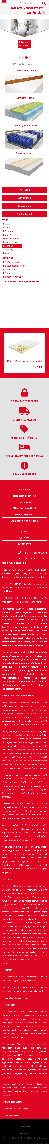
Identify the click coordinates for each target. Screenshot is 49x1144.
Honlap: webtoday (41, 1143)
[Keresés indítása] (44, 3)
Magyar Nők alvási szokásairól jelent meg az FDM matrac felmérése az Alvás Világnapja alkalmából (24, 573)
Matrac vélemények (10, 1115)
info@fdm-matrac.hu (33, 558)
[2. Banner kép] (23, 57)
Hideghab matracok (23, 43)
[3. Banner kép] (26, 57)
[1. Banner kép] (19, 57)
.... (20, 1115)
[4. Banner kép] (29, 57)
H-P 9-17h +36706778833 (27, 8)
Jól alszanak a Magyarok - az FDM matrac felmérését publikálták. (24, 587)
